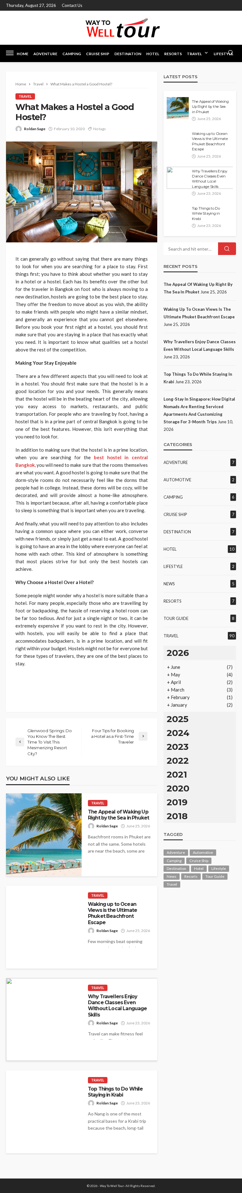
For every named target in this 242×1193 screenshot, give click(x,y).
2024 (178, 732)
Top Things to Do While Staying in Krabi (115, 1092)
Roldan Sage (34, 128)
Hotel (152, 53)
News (169, 583)
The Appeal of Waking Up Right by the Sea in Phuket (118, 815)
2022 (178, 760)
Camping (71, 53)
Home (22, 53)
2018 (177, 816)
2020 (178, 788)
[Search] (230, 53)
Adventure (45, 53)
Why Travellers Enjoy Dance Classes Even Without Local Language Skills (117, 1005)
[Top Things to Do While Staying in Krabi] (44, 1111)
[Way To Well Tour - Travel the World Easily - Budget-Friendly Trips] (121, 27)
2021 (177, 774)
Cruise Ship (97, 53)
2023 (177, 746)
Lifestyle (223, 53)
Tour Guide (176, 618)
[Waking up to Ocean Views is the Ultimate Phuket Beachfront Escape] (44, 927)
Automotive (177, 479)
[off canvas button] (10, 53)
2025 (177, 719)
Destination (127, 53)
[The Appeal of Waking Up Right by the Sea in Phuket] (44, 834)
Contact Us (72, 5)
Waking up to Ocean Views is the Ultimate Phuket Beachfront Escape (112, 913)
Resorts (173, 53)
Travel (194, 53)
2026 (178, 652)
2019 (177, 802)
